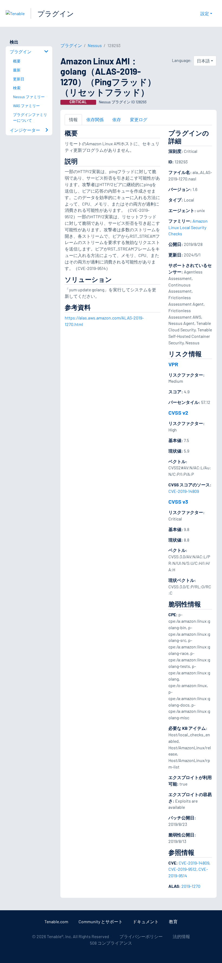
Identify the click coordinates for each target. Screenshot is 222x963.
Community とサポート (101, 921)
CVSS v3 (178, 501)
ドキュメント (146, 921)
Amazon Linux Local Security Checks (188, 227)
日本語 (203, 60)
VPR (173, 364)
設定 (204, 13)
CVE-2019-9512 (182, 869)
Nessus (95, 45)
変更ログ (138, 119)
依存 (116, 119)
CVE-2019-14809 (183, 491)
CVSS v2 (178, 412)
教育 (173, 921)
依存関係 (95, 119)
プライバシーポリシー (141, 936)
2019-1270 (190, 886)
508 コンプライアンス (111, 942)
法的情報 (181, 936)
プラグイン (55, 13)
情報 (73, 119)
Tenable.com (56, 921)
